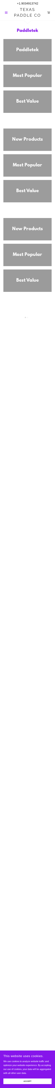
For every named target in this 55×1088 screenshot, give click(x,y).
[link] (27, 12)
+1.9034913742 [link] (27, 3)
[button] (7, 12)
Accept (27, 1081)
